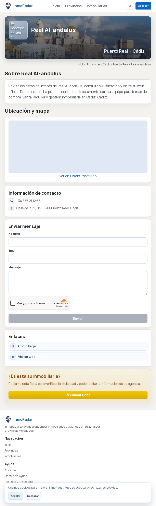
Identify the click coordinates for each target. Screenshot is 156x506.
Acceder (143, 5)
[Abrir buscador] (130, 6)
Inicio (56, 6)
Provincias (73, 6)
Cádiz (139, 51)
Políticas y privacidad (19, 482)
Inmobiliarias (97, 6)
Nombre (14, 234)
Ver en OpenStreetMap (78, 176)
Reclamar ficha (78, 395)
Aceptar (15, 495)
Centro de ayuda (16, 476)
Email (12, 250)
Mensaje (15, 267)
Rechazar (33, 495)
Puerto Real (116, 51)
